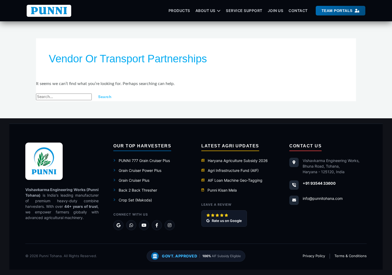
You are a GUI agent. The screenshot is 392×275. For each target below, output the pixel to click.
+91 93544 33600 (319, 183)
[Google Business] (118, 225)
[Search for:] (64, 97)
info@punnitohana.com (323, 198)
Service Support (244, 10)
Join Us (275, 10)
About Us (205, 10)
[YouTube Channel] (144, 225)
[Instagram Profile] (170, 225)
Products (179, 10)
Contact (298, 10)
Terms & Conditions (350, 256)
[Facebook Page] (157, 225)
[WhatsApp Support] (131, 225)
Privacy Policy (314, 256)
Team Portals (337, 11)
